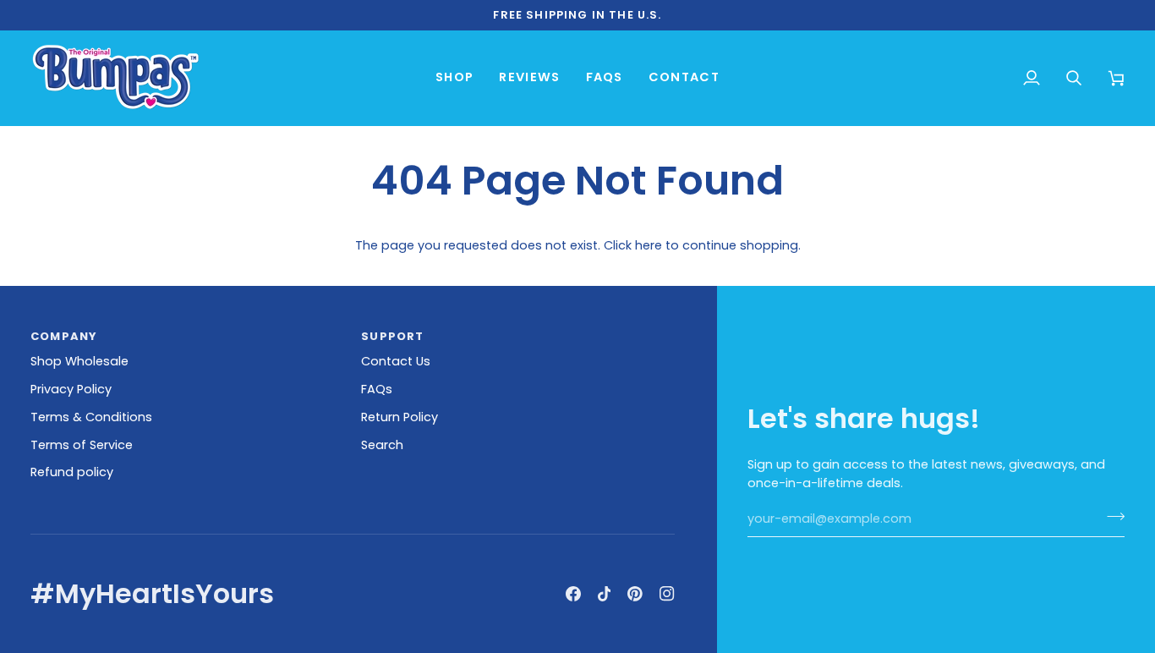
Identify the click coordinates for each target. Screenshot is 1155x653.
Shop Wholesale (79, 361)
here (648, 245)
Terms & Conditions (91, 417)
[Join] (1111, 516)
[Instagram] (667, 593)
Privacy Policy (71, 389)
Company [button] (63, 336)
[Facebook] (573, 593)
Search (382, 444)
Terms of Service (81, 444)
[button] (454, 77)
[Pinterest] (635, 593)
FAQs (376, 389)
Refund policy (71, 472)
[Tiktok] (604, 593)
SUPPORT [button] (392, 336)
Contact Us (395, 361)
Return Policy (399, 417)
